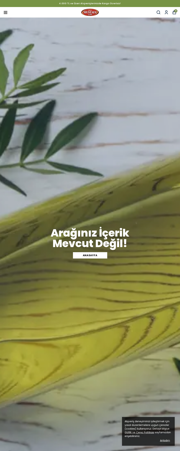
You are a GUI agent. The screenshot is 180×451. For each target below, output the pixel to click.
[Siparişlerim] (166, 12)
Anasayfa (90, 255)
